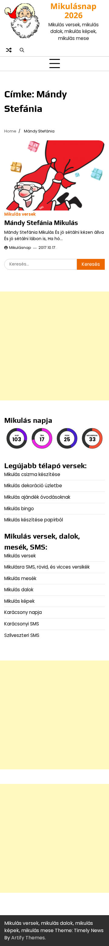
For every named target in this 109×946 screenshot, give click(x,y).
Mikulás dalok (18, 589)
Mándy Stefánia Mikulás (41, 223)
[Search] (21, 49)
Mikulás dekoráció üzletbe (33, 485)
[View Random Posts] (8, 49)
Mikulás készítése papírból (33, 520)
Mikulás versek (20, 214)
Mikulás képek (19, 601)
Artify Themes (28, 937)
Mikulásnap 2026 (73, 11)
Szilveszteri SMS (21, 635)
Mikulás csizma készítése (32, 474)
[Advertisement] (54, 346)
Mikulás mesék (20, 578)
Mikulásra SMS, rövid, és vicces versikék (47, 567)
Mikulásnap (20, 247)
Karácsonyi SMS (21, 624)
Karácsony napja (23, 612)
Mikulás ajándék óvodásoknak (37, 497)
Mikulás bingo (19, 508)
